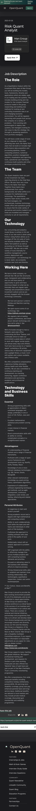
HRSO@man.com (11, 646)
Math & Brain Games (17, 764)
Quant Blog (13, 789)
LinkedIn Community (17, 785)
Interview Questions (17, 773)
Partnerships (14, 801)
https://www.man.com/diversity (16, 648)
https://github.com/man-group (19, 313)
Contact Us (13, 806)
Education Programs (17, 794)
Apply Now (11, 58)
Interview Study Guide (18, 769)
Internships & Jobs (16, 760)
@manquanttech (14, 325)
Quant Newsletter (16, 781)
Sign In (29, 8)
